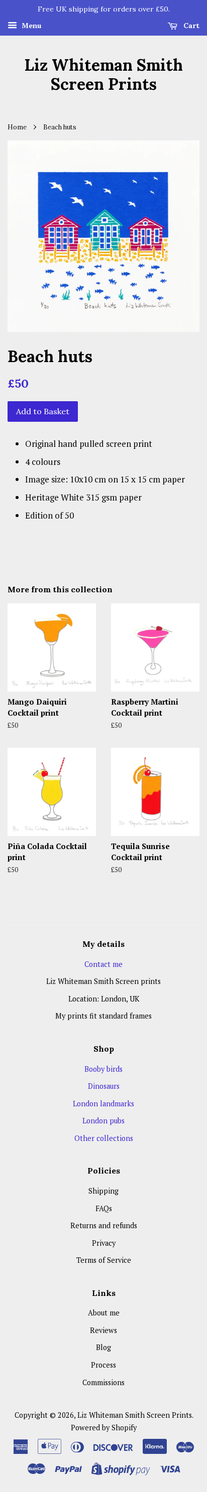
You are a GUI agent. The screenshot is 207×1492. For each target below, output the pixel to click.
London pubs (103, 1120)
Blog (103, 1347)
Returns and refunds (103, 1225)
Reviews (103, 1330)
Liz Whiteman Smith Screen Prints (103, 75)
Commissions (103, 1382)
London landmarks (103, 1103)
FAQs (103, 1208)
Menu (30, 25)
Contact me (103, 964)
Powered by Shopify (104, 1427)
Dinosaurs (104, 1086)
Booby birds (103, 1069)
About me (104, 1312)
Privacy (104, 1243)
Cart (190, 25)
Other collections (103, 1138)
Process (103, 1365)
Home (17, 127)
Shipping (103, 1191)
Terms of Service (103, 1260)
